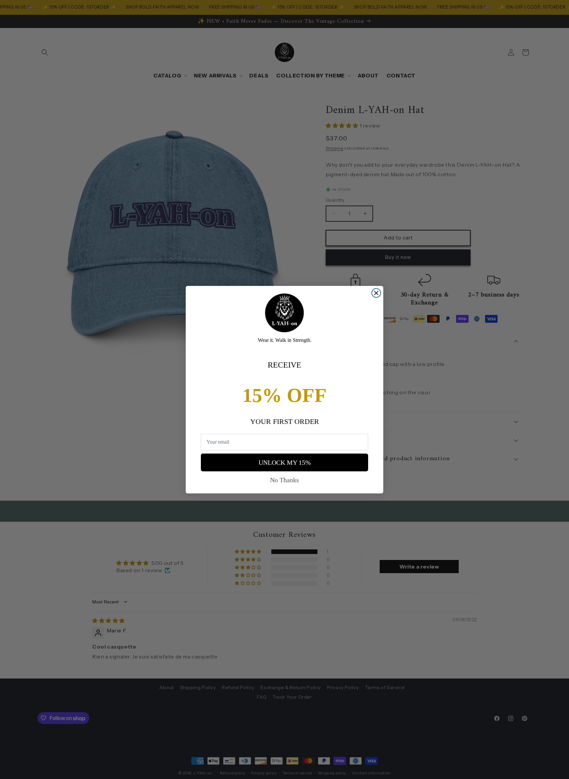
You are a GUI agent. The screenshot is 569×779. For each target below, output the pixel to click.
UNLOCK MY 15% (284, 462)
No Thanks (284, 480)
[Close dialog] (376, 293)
